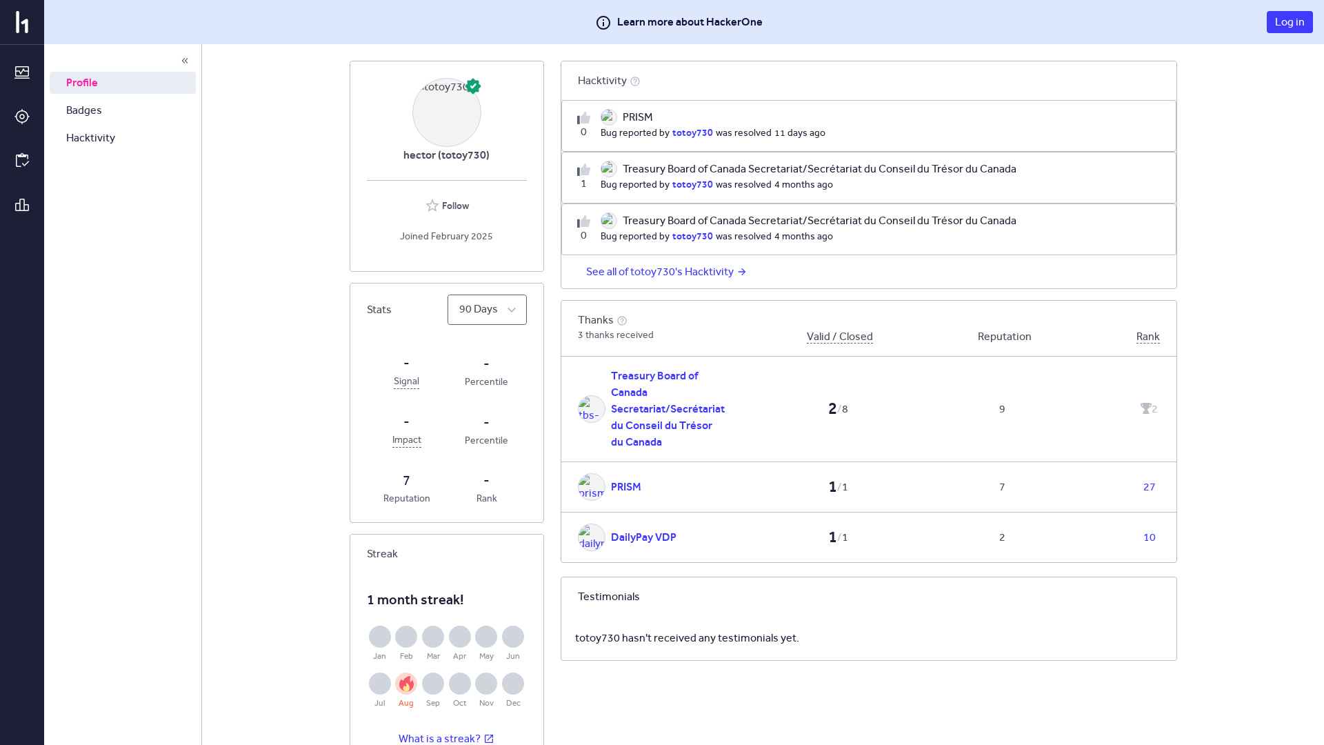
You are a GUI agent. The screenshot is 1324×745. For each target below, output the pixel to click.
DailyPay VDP (643, 537)
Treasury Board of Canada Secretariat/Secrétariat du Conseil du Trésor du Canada (668, 408)
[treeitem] (123, 83)
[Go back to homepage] (22, 22)
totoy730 (692, 132)
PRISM (626, 486)
